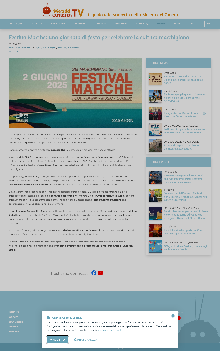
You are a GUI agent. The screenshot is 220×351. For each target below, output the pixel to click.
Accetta (59, 339)
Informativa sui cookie (109, 330)
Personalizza (87, 339)
